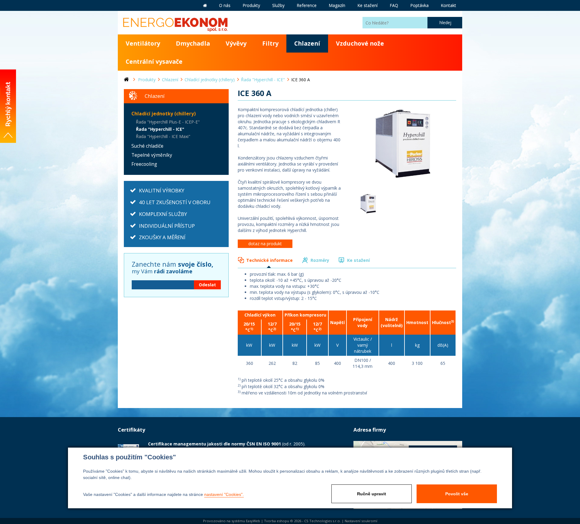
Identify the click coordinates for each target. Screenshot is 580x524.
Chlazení (307, 43)
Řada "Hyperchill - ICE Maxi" (163, 136)
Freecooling (144, 164)
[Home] (131, 80)
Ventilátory (143, 43)
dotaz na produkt (265, 243)
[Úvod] (205, 5)
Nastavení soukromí (361, 521)
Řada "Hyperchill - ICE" (160, 129)
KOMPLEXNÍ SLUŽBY (163, 214)
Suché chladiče (147, 146)
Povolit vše (456, 493)
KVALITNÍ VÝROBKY (161, 190)
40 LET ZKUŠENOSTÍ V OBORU (175, 202)
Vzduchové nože (360, 43)
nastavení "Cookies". (224, 494)
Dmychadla (193, 43)
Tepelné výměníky (151, 155)
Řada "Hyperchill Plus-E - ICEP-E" (168, 122)
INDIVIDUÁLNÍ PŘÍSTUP (167, 225)
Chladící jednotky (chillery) (163, 114)
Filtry (270, 43)
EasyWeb (253, 521)
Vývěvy (236, 43)
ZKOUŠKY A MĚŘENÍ (162, 237)
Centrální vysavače (154, 61)
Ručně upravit (371, 493)
